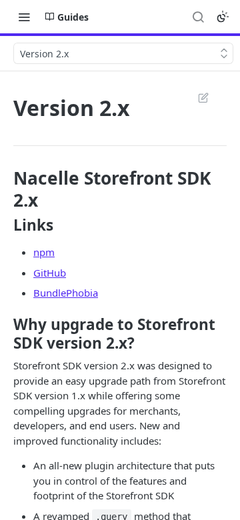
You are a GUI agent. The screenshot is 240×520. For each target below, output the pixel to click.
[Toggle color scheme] (222, 16)
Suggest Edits (196, 97)
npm (44, 252)
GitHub (49, 272)
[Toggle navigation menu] (24, 16)
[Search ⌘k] (198, 16)
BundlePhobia (65, 292)
